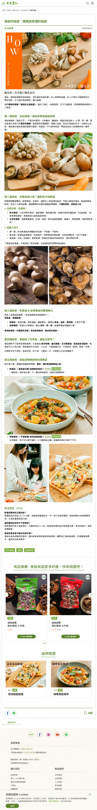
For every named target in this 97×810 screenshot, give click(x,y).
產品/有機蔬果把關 (18, 782)
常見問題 (58, 785)
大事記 (13, 785)
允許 (12, 805)
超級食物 (29, 550)
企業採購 (58, 778)
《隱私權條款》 (53, 801)
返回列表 (12, 722)
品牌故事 (14, 775)
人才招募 (58, 782)
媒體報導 (14, 789)
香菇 (20, 550)
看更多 (48, 368)
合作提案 (58, 775)
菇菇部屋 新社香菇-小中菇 (16, 624)
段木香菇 (10, 550)
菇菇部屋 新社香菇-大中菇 (60, 624)
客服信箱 (58, 789)
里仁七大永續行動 (18, 778)
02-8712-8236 (29, 752)
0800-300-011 (27, 749)
